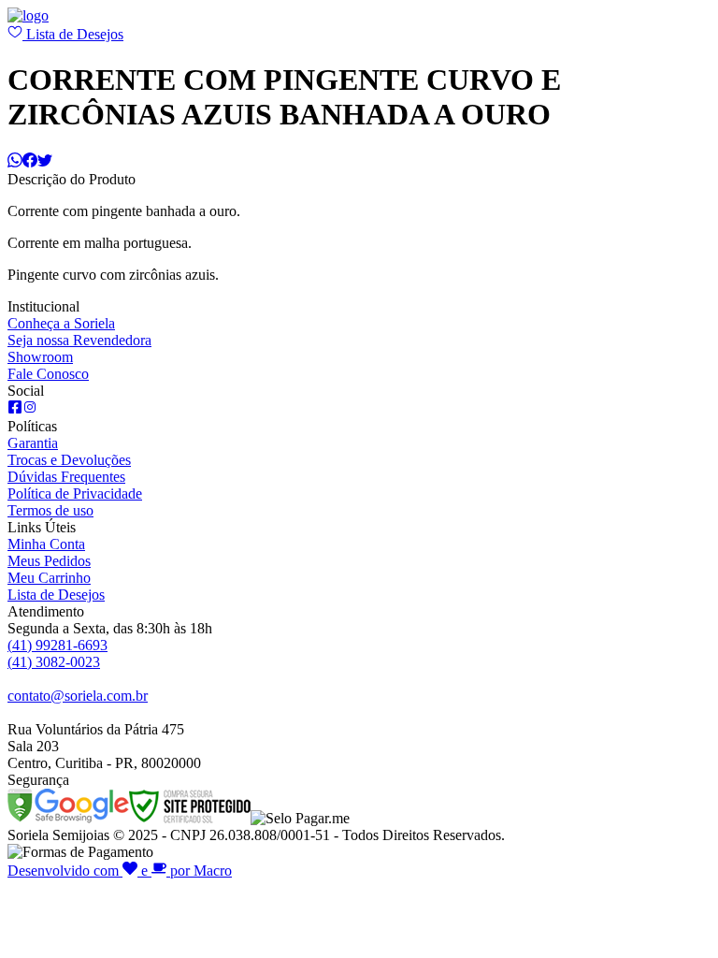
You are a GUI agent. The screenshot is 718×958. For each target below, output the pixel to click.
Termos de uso (50, 510)
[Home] (28, 15)
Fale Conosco (48, 374)
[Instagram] (29, 409)
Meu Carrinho (49, 578)
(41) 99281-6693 (57, 645)
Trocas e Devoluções (69, 460)
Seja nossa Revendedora (79, 340)
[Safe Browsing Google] (68, 818)
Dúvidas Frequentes (66, 477)
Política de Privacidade (74, 493)
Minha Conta (46, 544)
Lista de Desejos (72, 34)
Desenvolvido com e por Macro (119, 870)
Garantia (32, 443)
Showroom (40, 357)
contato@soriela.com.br (77, 696)
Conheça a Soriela (61, 323)
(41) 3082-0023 (53, 662)
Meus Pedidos (49, 561)
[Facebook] (14, 409)
